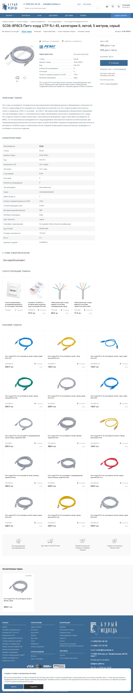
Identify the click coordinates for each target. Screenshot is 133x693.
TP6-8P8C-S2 (31, 310)
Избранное (35, 644)
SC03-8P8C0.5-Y (95, 443)
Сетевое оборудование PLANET (13, 655)
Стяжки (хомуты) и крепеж (11, 641)
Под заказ (20, 310)
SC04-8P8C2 (8, 443)
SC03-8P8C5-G (9, 483)
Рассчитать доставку (107, 79)
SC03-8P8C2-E (9, 403)
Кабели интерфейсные (10, 658)
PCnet (41, 146)
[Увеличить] (19, 55)
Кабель (4, 627)
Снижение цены (65, 632)
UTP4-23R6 (77, 310)
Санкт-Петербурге (112, 84)
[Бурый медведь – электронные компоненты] (9, 7)
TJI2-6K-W (8, 310)
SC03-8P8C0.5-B (95, 364)
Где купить (53, 15)
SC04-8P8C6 (51, 483)
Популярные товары (67, 630)
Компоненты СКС (8, 661)
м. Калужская (121, 69)
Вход (79, 4)
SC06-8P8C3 (8, 523)
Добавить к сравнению (50, 41)
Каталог (9, 15)
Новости (63, 638)
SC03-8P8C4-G (95, 523)
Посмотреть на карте (100, 660)
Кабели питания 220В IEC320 (12, 647)
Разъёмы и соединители (11, 644)
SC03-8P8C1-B (95, 403)
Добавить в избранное (73, 41)
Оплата (83, 15)
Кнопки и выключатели (10, 649)
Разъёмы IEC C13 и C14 (10, 632)
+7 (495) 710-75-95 (99, 646)
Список (62, 655)
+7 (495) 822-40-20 (31, 4)
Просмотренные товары (12, 569)
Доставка (69, 15)
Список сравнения (37, 647)
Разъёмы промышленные (11, 630)
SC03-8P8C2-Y (52, 523)
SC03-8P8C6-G (52, 443)
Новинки (63, 627)
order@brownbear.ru (51, 4)
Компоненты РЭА (8, 635)
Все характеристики (81, 54)
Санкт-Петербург (37, 659)
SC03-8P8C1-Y (52, 364)
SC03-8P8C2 (51, 403)
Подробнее (33, 687)
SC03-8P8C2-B (9, 364)
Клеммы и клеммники (10, 652)
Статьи (62, 641)
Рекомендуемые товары (68, 635)
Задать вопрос (121, 15)
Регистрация (87, 4)
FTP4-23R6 (54, 310)
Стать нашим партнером (68, 658)
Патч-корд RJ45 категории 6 (14, 260)
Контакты (26, 15)
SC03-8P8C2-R (95, 483)
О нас (39, 15)
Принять (14, 687)
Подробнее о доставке (107, 75)
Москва (33, 656)
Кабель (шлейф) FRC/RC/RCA (12, 638)
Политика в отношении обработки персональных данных (72, 645)
